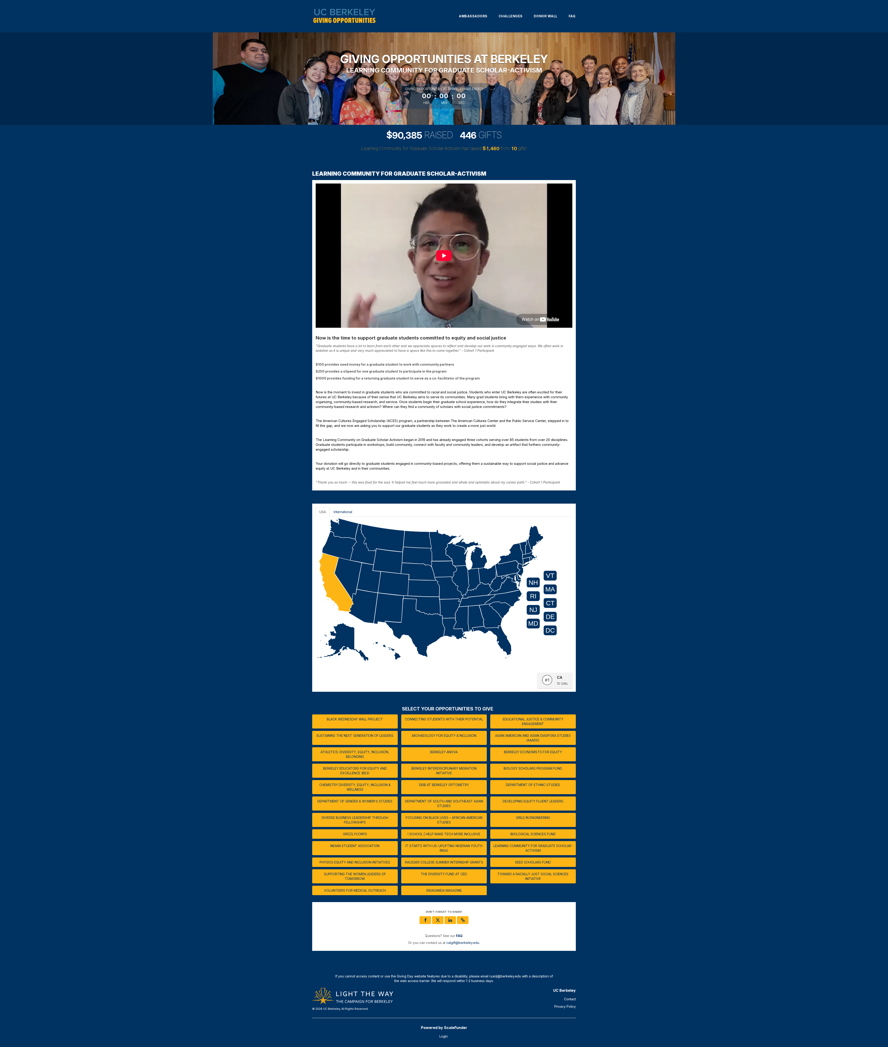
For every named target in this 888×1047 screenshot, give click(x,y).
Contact (570, 999)
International (343, 512)
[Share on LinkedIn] (450, 920)
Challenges (511, 16)
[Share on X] (438, 920)
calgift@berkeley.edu (462, 943)
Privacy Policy (565, 1006)
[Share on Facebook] (425, 920)
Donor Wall (546, 16)
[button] (463, 920)
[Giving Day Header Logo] (344, 16)
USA (322, 512)
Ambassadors (473, 16)
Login (443, 1036)
